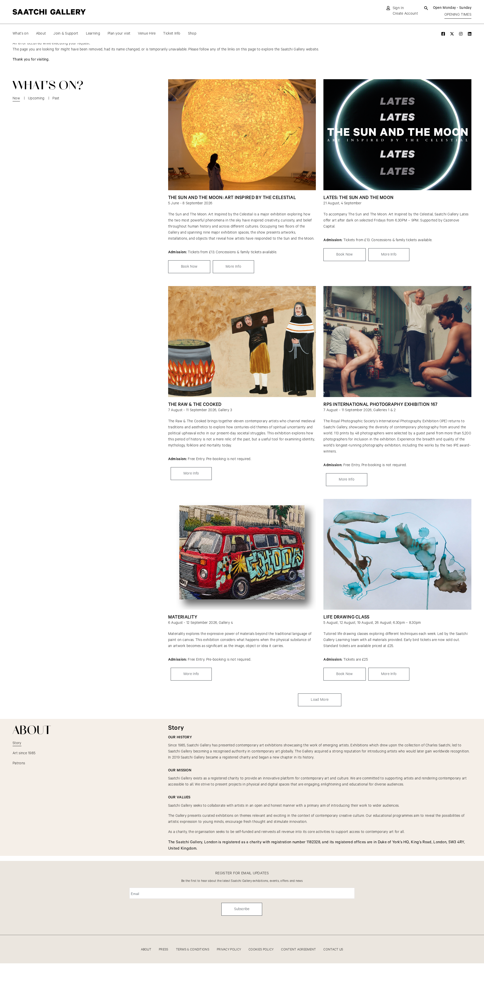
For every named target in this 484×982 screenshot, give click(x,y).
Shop (192, 34)
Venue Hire (147, 34)
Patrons (19, 763)
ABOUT (146, 949)
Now (16, 98)
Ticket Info (171, 34)
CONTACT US (333, 949)
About (41, 34)
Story (17, 743)
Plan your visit (119, 34)
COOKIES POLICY (261, 949)
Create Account (405, 14)
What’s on (20, 34)
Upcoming (36, 98)
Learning (93, 34)
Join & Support (65, 34)
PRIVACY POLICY (229, 949)
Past (55, 98)
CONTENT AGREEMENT (298, 949)
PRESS (163, 949)
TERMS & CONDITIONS (192, 949)
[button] (319, 699)
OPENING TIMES (457, 15)
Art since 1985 (24, 753)
